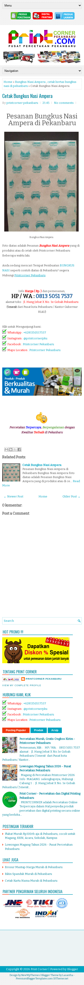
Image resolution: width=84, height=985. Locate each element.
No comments (64, 102)
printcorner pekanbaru (44, 679)
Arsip (54, 730)
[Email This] (6, 449)
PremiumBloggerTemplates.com (34, 978)
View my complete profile (21, 685)
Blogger (72, 969)
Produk (38, 730)
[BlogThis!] (11, 449)
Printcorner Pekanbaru (38, 344)
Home (8, 82)
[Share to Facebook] (19, 449)
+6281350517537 (35, 332)
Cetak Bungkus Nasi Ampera (27, 96)
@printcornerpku (35, 338)
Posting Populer (16, 730)
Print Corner (39, 969)
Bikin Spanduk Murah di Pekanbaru (28, 874)
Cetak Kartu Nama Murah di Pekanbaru (31, 880)
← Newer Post (13, 496)
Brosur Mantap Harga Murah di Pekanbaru (33, 867)
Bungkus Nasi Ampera (30, 82)
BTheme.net (61, 978)
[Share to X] (15, 449)
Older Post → (71, 496)
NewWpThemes (30, 975)
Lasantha (67, 975)
